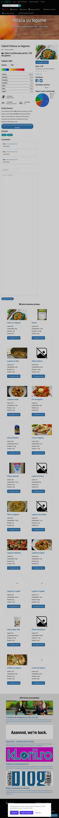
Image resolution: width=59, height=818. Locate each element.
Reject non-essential (26, 812)
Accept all (14, 812)
